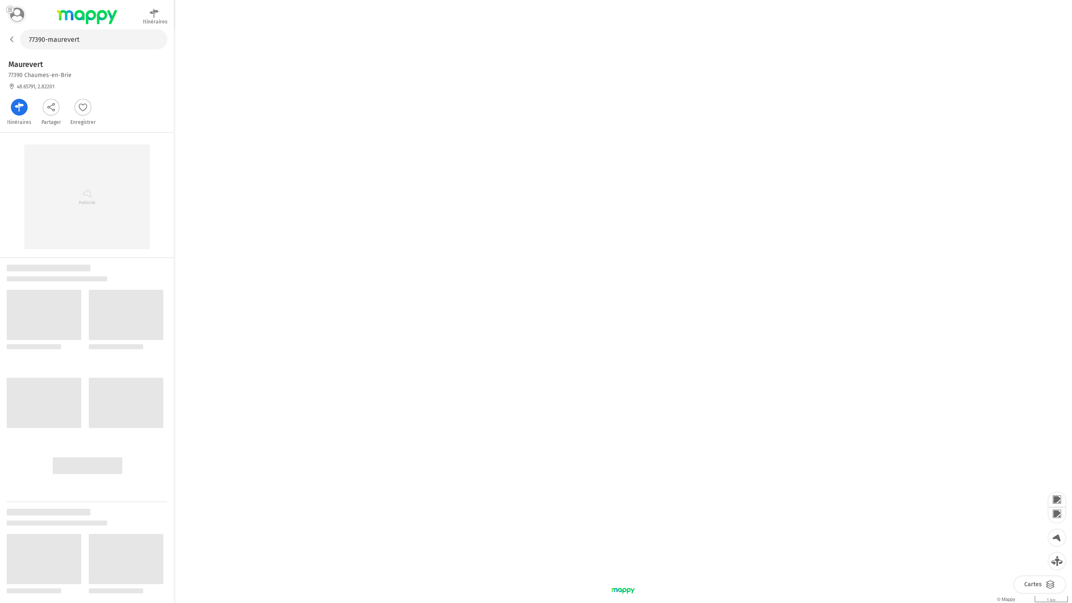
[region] (623, 316)
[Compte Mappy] (17, 15)
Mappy (87, 24)
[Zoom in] (1057, 500)
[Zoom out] (1057, 515)
